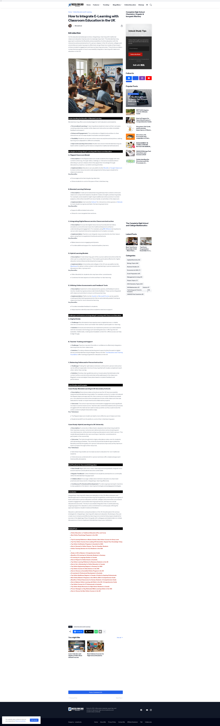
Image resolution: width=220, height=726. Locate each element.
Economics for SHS (133, 270)
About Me (103, 722)
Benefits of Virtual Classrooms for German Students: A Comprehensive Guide (93, 580)
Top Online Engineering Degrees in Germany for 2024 (86, 566)
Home (89, 5)
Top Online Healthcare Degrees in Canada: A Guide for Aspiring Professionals (94, 575)
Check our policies (20, 721)
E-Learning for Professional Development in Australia (86, 573)
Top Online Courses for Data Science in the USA (85, 568)
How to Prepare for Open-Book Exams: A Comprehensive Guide (143, 120)
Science (146, 287)
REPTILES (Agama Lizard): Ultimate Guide (142, 111)
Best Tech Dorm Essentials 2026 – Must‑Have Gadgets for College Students (131, 248)
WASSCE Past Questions (135, 294)
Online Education (130, 5)
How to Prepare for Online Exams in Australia (84, 559)
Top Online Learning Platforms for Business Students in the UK (89, 562)
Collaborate (148, 722)
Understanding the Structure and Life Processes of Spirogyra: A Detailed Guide (143, 161)
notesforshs (78, 722)
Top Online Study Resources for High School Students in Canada (90, 586)
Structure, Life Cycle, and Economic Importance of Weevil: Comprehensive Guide (143, 128)
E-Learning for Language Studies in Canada (84, 557)
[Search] (150, 5)
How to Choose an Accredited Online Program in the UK (87, 571)
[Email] (100, 631)
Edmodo (119, 202)
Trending (106, 5)
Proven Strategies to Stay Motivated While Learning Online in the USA (91, 588)
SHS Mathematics (133, 287)
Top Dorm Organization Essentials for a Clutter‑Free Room (145, 248)
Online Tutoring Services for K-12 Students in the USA (87, 548)
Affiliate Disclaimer (132, 722)
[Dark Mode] (146, 5)
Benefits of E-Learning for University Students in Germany (88, 555)
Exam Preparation (133, 273)
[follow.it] (129, 81)
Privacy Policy (112, 722)
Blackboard (74, 266)
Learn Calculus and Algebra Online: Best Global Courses (75, 655)
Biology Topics (132, 263)
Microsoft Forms (103, 296)
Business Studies (133, 267)
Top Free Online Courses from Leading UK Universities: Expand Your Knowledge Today (96, 541)
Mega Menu (117, 5)
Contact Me (121, 722)
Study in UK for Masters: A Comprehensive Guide (85, 553)
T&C (141, 722)
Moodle (105, 168)
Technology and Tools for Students (138, 291)
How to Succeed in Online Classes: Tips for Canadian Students (89, 546)
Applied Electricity (133, 260)
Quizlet (94, 296)
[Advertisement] (95, 611)
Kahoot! (94, 202)
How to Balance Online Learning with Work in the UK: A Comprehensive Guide (94, 582)
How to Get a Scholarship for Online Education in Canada (88, 564)
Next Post (119, 698)
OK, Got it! (34, 720)
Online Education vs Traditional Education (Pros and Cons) (88, 533)
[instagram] (142, 78)
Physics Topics (132, 280)
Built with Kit (139, 65)
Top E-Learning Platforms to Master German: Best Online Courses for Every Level (95, 539)
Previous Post (73, 698)
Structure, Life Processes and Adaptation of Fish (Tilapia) (142, 136)
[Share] (121, 26)
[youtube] (149, 78)
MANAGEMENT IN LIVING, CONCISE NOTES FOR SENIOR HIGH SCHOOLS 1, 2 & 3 (143, 144)
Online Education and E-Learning (82, 12)
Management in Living (134, 277)
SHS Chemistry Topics (135, 284)
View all (119, 637)
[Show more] (104, 631)
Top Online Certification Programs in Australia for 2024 (87, 544)
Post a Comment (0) (95, 692)
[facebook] (129, 78)
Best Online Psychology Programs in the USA (84, 535)
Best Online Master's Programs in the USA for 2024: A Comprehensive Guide (93, 577)
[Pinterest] (135, 78)
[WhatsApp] (96, 631)
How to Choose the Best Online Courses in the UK (86, 591)
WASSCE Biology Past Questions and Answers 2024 (143, 153)
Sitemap (141, 5)
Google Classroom (116, 168)
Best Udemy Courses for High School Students (95, 654)
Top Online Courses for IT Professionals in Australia (86, 584)
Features (96, 5)
